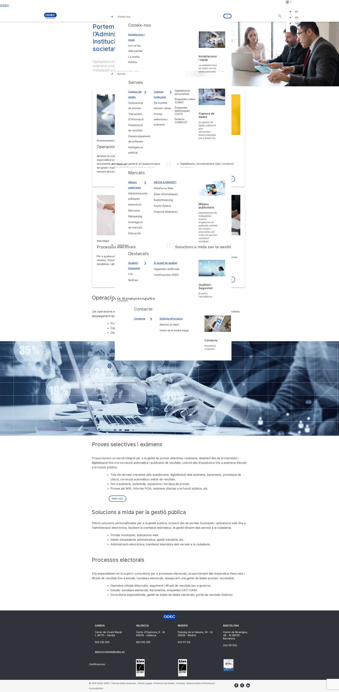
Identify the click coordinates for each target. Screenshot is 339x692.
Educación (134, 233)
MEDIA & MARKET (165, 182)
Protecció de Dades (164, 683)
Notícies (133, 280)
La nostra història (133, 59)
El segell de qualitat (165, 263)
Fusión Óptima (162, 205)
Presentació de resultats (135, 127)
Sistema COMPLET (181, 120)
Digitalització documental (182, 92)
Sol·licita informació (171, 318)
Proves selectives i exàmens (161, 119)
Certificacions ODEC (166, 274)
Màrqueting (135, 216)
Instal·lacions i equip (136, 37)
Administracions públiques (137, 196)
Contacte (122, 300)
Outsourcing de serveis (135, 105)
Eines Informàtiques (166, 194)
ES (296, 12)
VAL (297, 29)
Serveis (121, 73)
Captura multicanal (160, 94)
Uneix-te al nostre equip (174, 330)
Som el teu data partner (135, 48)
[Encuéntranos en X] (242, 685)
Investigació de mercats (135, 224)
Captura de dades (135, 94)
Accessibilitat (96, 688)
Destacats (123, 245)
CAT (297, 23)
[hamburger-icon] (227, 16)
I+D (130, 274)
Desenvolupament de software (139, 139)
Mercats (121, 164)
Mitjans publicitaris (134, 185)
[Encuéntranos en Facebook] (236, 685)
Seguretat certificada (166, 269)
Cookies (180, 683)
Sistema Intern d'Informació (200, 683)
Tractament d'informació (136, 116)
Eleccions (134, 210)
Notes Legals (145, 683)
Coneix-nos (123, 16)
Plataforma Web (163, 188)
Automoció (134, 204)
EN (296, 17)
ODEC (4, 6)
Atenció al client (169, 324)
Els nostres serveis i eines (162, 105)
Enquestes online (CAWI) (185, 100)
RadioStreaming (163, 200)
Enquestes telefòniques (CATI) (182, 111)
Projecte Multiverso (166, 211)
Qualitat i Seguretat (134, 265)
